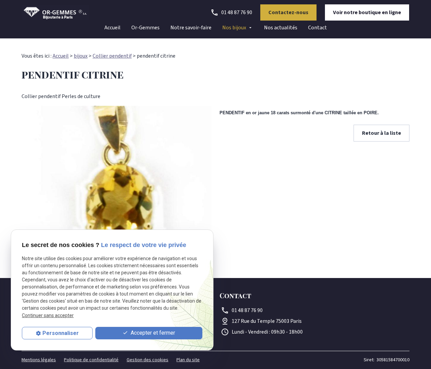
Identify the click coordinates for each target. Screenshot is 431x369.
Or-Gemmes (145, 27)
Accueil (112, 27)
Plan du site (188, 360)
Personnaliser (60, 333)
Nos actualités (280, 27)
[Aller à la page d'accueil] (55, 12)
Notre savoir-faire (190, 27)
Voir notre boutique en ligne (367, 12)
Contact (317, 27)
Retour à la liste (381, 133)
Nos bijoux (234, 27)
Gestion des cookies (147, 360)
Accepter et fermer (152, 333)
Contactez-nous (288, 12)
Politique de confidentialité (91, 360)
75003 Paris (267, 321)
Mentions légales (39, 360)
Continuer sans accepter (48, 315)
